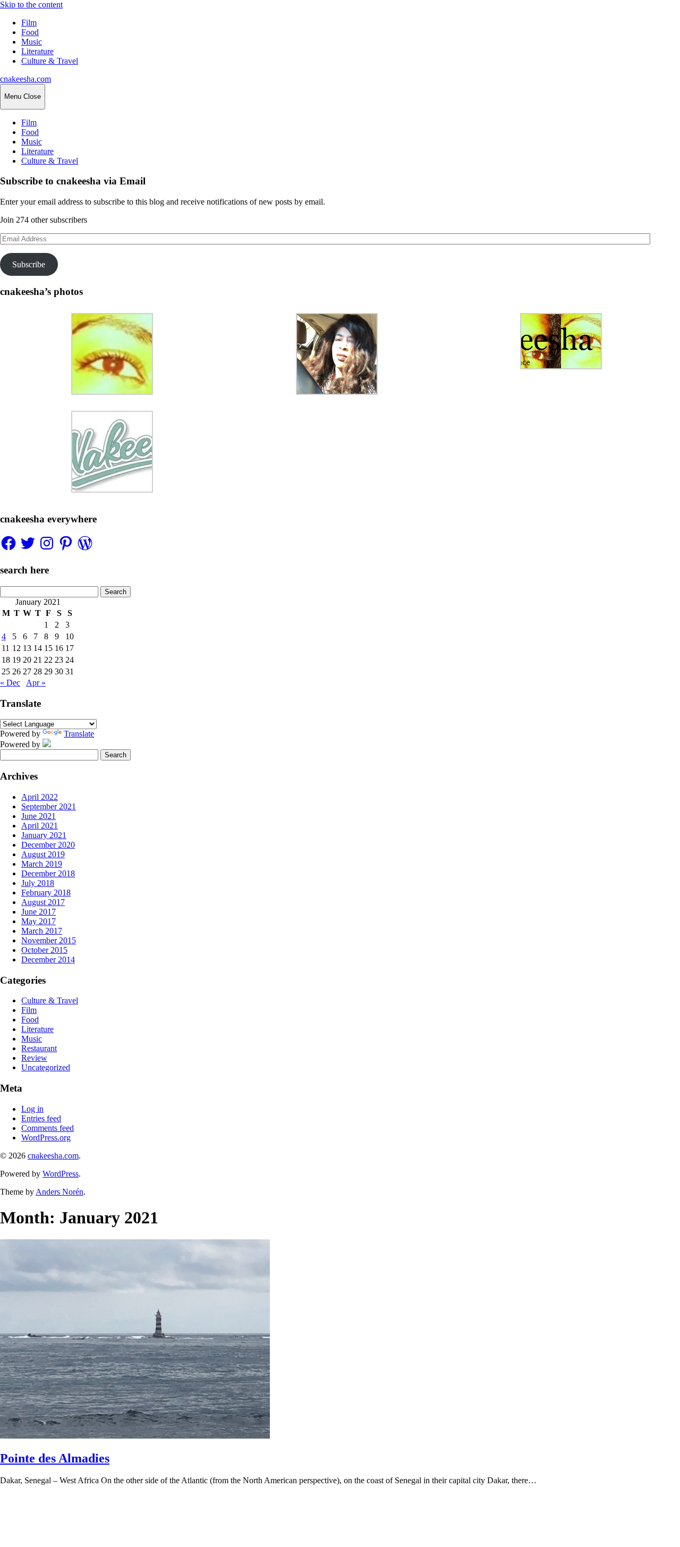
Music (31, 41)
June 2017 (38, 911)
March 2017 (41, 930)
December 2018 (48, 873)
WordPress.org (46, 1137)
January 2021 (43, 835)
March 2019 (41, 863)
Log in (32, 1108)
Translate (79, 733)
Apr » (36, 682)
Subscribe (28, 264)
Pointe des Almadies (54, 1458)
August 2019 (43, 854)
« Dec (10, 682)
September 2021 (48, 806)
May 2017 (38, 921)
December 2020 (48, 844)
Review (34, 1057)
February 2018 (46, 892)
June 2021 (38, 816)
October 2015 (44, 949)
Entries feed (41, 1118)
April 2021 (39, 825)
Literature (37, 51)
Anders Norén (59, 1191)
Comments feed (47, 1127)
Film (29, 22)
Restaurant (39, 1048)
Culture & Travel (49, 60)
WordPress (60, 1173)
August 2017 (43, 902)
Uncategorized (45, 1067)
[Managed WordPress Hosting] (46, 744)
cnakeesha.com (25, 78)
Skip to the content (31, 4)
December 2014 (48, 959)
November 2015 (48, 940)
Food (30, 32)
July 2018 (37, 882)
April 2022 (39, 796)
